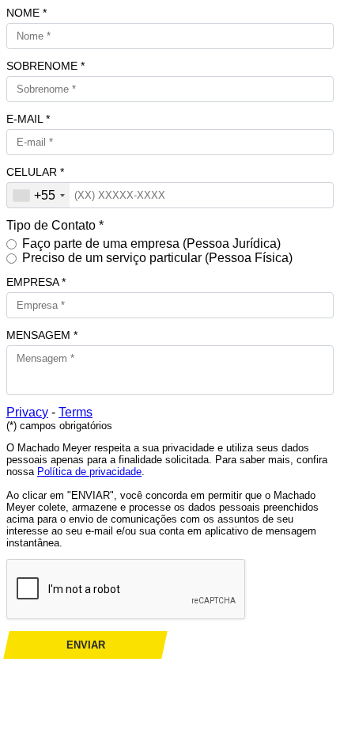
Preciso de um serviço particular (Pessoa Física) (157, 257)
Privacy (27, 412)
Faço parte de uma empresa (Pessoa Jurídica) (151, 243)
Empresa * (36, 282)
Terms (76, 412)
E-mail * (28, 118)
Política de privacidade (89, 471)
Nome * (26, 12)
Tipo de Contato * (55, 225)
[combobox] (38, 195)
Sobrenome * (45, 65)
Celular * (35, 171)
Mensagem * (41, 335)
